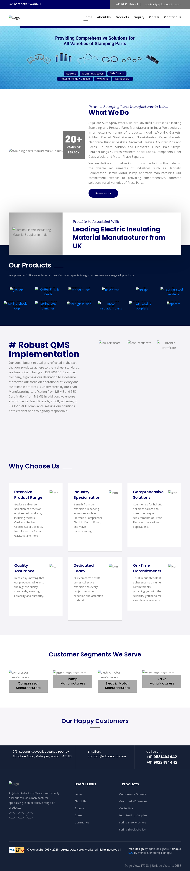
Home (87, 17)
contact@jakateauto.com (163, 4)
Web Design (136, 849)
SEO (130, 853)
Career (154, 17)
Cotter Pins (126, 808)
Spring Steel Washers (132, 822)
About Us (104, 17)
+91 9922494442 (127, 4)
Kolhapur (175, 849)
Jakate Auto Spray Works (77, 849)
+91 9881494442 (161, 756)
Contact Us (172, 17)
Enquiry (139, 17)
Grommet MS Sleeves (133, 801)
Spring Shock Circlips (132, 829)
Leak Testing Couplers (133, 815)
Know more (103, 193)
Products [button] (122, 17)
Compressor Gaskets (132, 794)
